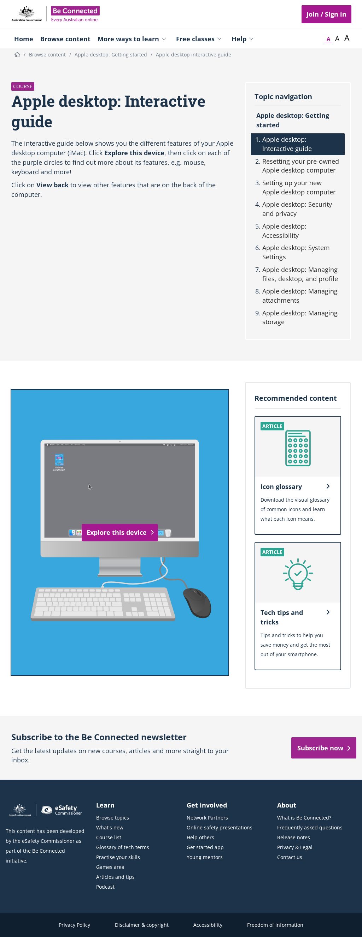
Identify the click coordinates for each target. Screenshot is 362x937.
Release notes (293, 837)
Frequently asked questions (310, 827)
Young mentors (205, 857)
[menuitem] (24, 39)
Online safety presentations (219, 827)
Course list (108, 837)
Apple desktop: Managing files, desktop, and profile (300, 274)
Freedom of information (275, 924)
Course (23, 86)
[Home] (17, 54)
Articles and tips (115, 876)
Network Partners (207, 817)
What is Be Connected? (304, 817)
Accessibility (207, 924)
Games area (110, 867)
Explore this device (117, 532)
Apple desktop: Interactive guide (287, 144)
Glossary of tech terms (122, 847)
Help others (200, 837)
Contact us (289, 857)
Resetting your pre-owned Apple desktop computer (300, 166)
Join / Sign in (326, 14)
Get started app (205, 847)
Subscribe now (320, 748)
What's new (109, 827)
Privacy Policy (74, 924)
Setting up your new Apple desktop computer (298, 187)
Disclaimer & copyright (142, 924)
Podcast (105, 886)
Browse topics (112, 817)
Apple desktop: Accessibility (284, 231)
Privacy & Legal (295, 847)
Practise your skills (118, 857)
